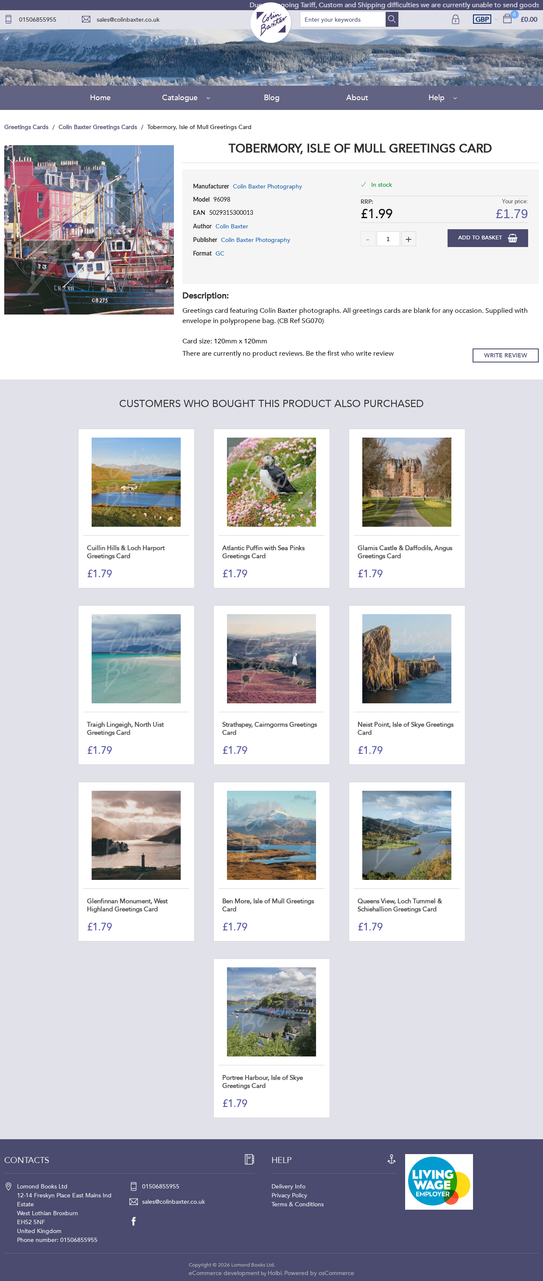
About (357, 98)
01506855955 (37, 20)
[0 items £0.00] (507, 18)
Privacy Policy (289, 1195)
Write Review (505, 355)
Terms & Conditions (298, 1204)
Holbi (275, 1273)
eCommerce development (224, 1273)
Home (100, 98)
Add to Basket (481, 238)
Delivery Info (288, 1187)
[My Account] (456, 19)
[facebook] (137, 1221)
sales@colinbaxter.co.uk (128, 20)
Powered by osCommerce (319, 1273)
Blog (272, 98)
